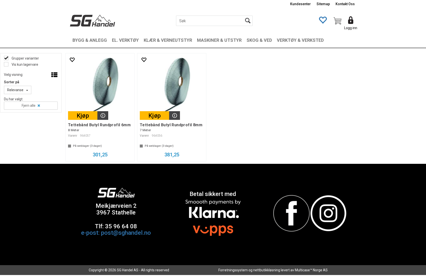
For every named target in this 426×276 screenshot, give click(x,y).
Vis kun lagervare (24, 64)
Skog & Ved (259, 40)
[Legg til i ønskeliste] (72, 60)
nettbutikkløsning (266, 270)
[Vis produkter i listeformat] (54, 75)
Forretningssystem (233, 270)
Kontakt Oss (345, 4)
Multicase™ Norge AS (311, 270)
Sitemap (323, 4)
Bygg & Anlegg (89, 40)
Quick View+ (102, 115)
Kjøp (83, 115)
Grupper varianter (25, 58)
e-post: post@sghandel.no (116, 232)
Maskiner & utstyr (219, 40)
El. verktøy (125, 40)
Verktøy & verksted (300, 40)
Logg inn (350, 28)
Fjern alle (29, 105)
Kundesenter (300, 4)
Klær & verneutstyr (168, 40)
